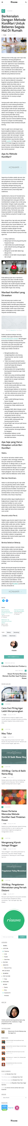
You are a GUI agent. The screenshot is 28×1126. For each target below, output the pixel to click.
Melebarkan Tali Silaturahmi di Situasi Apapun (6, 621)
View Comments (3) (13, 657)
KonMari (8, 141)
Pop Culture (6, 976)
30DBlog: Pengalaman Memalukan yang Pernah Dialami (13, 887)
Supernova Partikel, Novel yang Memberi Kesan (15, 1040)
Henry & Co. (13, 330)
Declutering (16, 632)
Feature (5, 962)
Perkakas (6, 995)
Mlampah (5, 973)
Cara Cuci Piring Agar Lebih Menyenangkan (12, 710)
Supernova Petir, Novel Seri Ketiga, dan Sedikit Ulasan (16, 1046)
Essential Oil (7, 992)
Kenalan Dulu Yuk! (11, 1074)
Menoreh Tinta (7, 968)
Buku (5, 990)
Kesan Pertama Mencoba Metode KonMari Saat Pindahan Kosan (13, 816)
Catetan (5, 948)
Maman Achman (5, 1083)
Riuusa (14, 2)
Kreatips (5, 965)
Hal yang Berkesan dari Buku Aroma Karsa (14, 1063)
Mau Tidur (6, 733)
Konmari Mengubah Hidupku (9, 338)
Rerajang (6, 981)
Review (5, 984)
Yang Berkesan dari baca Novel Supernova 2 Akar (15, 1051)
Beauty (6, 987)
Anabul (5, 945)
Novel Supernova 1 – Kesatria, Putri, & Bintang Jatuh (16, 1057)
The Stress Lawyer (6, 1077)
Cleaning (6, 951)
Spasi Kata (6, 959)
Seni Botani (7, 970)
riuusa (4, 35)
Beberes (9, 632)
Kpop (5, 979)
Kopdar (6, 956)
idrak (5, 954)
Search (22, 937)
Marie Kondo (12, 635)
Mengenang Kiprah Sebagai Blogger (11, 844)
